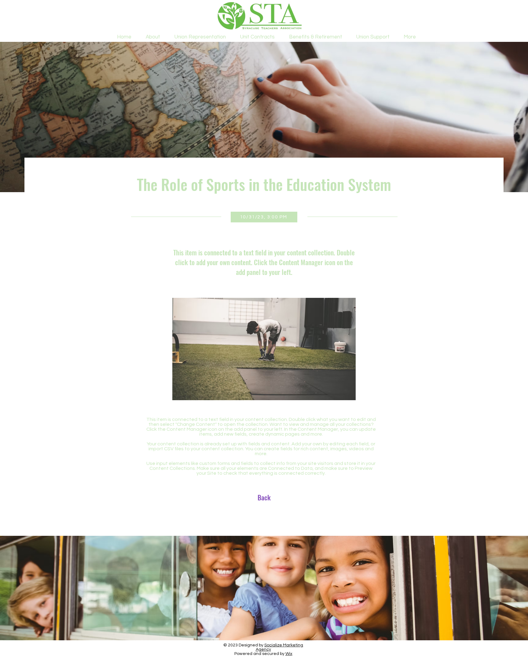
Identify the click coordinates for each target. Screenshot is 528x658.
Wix (288, 654)
